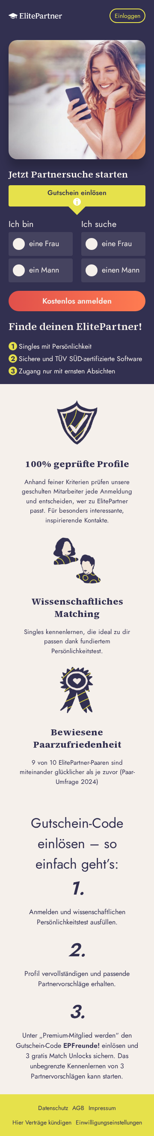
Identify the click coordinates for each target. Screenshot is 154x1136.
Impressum (102, 1108)
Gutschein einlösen (77, 193)
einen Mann (120, 269)
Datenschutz (53, 1108)
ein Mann (44, 269)
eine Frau (44, 243)
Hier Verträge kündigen (41, 1122)
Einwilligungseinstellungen (109, 1122)
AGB (78, 1108)
